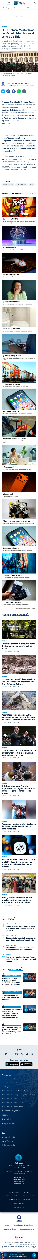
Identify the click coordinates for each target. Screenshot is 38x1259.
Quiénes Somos (14, 1192)
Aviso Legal (25, 1192)
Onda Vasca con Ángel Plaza (12, 1107)
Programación (8, 1123)
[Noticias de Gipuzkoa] (23, 1225)
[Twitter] (3, 91)
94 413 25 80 (20, 1168)
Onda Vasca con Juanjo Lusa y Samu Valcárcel (19, 1095)
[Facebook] (14, 91)
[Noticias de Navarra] (27, 1229)
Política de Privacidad (11, 1196)
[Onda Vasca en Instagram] (22, 1054)
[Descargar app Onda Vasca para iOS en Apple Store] (26, 1064)
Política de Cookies (28, 1196)
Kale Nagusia (6, 1087)
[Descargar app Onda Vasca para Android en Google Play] (12, 1064)
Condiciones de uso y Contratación (19, 1200)
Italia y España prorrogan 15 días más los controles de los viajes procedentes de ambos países (17, 900)
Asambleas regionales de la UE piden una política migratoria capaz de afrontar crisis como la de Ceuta (18, 717)
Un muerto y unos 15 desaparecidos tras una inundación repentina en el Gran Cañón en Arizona (18, 681)
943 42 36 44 (20, 1174)
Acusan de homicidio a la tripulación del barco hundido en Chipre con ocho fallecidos (19, 826)
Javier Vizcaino (7, 1141)
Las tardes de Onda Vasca (11, 1083)
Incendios (17, 8)
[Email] (24, 91)
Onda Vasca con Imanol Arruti (13, 1099)
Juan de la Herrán (8, 1137)
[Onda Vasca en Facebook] (11, 1054)
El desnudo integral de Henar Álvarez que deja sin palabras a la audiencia (21, 939)
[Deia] (7, 1225)
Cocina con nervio (8, 1145)
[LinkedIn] (8, 91)
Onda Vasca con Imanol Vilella (13, 1103)
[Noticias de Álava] (9, 1229)
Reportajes (6, 1119)
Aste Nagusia (7, 8)
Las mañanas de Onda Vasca (12, 1079)
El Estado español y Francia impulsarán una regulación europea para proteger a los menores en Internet (18, 790)
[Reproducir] (26, 979)
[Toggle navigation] (2, 2)
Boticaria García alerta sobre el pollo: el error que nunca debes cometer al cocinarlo (20, 928)
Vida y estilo (11, 924)
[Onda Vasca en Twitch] (27, 1054)
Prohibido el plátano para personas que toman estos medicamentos (20, 948)
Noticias (5, 1115)
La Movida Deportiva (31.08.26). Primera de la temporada (11, 997)
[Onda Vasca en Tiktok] (32, 1054)
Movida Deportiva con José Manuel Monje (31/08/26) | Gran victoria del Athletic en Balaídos (12, 981)
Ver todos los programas (11, 1111)
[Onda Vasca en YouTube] (16, 1054)
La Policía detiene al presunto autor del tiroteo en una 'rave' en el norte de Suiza (18, 646)
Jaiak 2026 (27, 8)
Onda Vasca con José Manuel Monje (15, 1091)
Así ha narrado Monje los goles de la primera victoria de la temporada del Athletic (11, 1031)
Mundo (4, 641)
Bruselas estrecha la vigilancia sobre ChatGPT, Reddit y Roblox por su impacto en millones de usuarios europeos (19, 863)
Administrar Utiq (19, 1203)
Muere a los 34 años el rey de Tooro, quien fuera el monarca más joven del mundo (21, 959)
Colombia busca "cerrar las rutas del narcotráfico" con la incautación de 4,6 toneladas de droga (19, 753)
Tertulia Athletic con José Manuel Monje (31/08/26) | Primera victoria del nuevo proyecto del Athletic (12, 1014)
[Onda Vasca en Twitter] (6, 1054)
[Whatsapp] (19, 91)
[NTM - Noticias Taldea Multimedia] (19, 1218)
